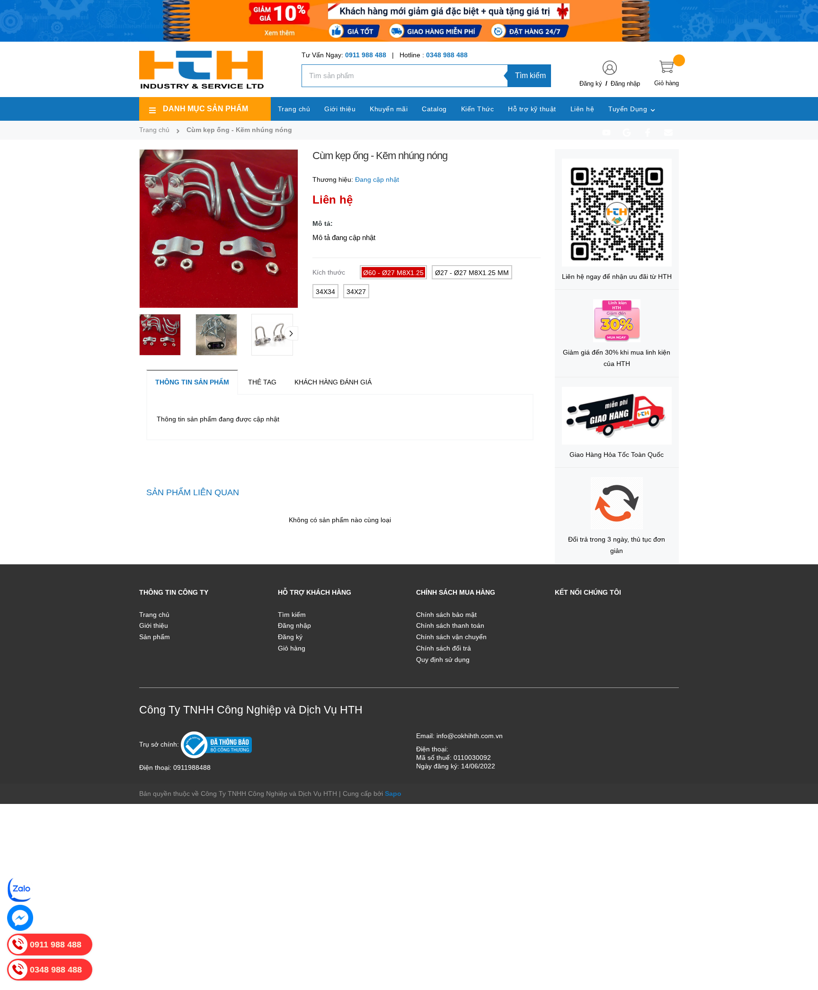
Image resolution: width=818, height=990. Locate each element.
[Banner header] (409, 20)
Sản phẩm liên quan (192, 492)
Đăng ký (590, 83)
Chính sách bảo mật (446, 614)
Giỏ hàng (291, 648)
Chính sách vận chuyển (451, 637)
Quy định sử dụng (443, 659)
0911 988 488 (365, 55)
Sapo (393, 793)
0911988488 (192, 767)
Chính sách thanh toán (450, 625)
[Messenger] (20, 918)
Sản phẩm (154, 637)
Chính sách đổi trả (443, 648)
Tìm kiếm (530, 75)
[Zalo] (20, 889)
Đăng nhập (625, 83)
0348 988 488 (447, 55)
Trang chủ (154, 614)
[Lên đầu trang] (799, 940)
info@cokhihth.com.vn (469, 736)
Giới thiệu (153, 625)
